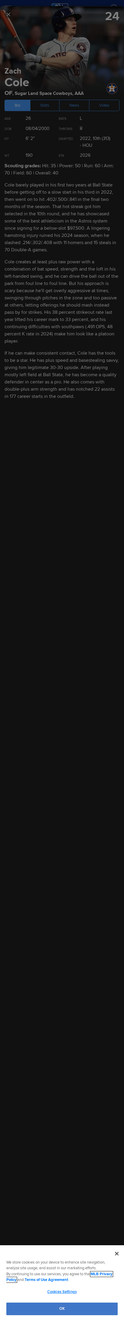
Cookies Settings (62, 1291)
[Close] (116, 1253)
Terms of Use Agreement (46, 1279)
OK (62, 1308)
